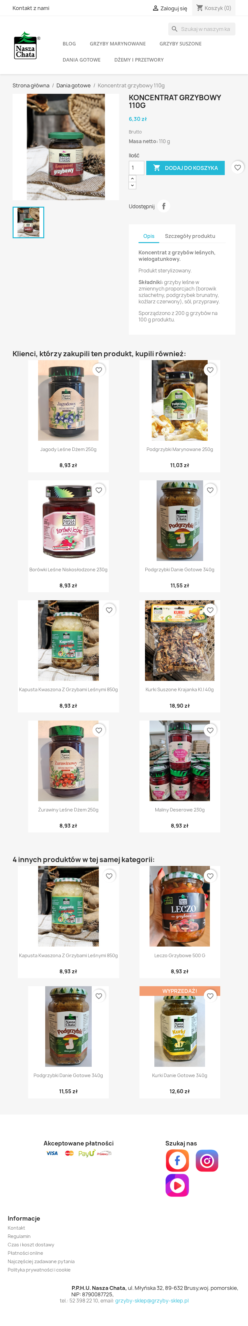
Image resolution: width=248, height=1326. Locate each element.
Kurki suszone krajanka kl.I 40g (180, 689)
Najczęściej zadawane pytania (41, 1261)
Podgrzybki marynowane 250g (180, 449)
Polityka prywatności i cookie (39, 1270)
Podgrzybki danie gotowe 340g (179, 569)
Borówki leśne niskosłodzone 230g (68, 569)
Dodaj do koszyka (185, 168)
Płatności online (25, 1253)
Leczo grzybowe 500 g (179, 955)
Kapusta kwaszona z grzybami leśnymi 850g (68, 689)
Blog (69, 43)
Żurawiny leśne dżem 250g (68, 810)
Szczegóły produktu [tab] (190, 236)
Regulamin (19, 1236)
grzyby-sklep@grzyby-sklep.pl (152, 1300)
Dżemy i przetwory (139, 59)
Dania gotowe (81, 59)
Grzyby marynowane (118, 43)
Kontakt (16, 1228)
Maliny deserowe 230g (180, 810)
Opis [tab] (148, 236)
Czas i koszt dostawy (31, 1245)
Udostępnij (163, 206)
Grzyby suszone (181, 43)
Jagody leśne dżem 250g (68, 449)
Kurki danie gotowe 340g (179, 1075)
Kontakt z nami (31, 8)
